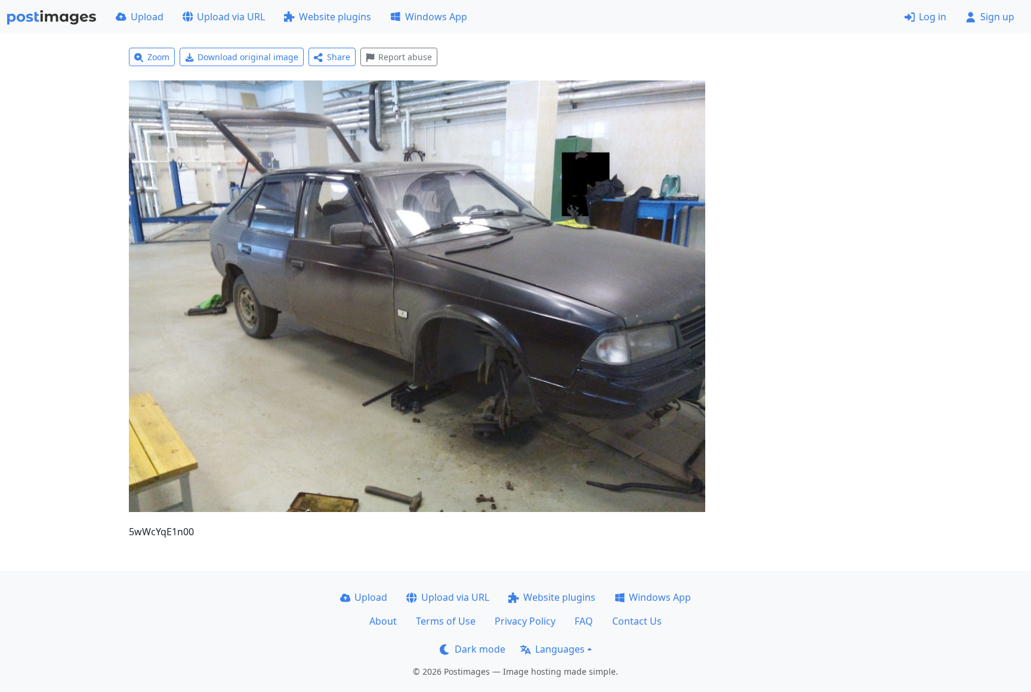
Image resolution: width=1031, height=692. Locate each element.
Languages (560, 649)
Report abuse (405, 57)
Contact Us (637, 621)
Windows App (436, 16)
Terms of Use (446, 621)
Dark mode (480, 649)
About (383, 621)
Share (338, 57)
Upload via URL (231, 16)
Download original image (247, 57)
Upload (147, 16)
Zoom (158, 57)
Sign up (997, 16)
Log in (932, 16)
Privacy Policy (525, 621)
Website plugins (335, 16)
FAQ (584, 621)
